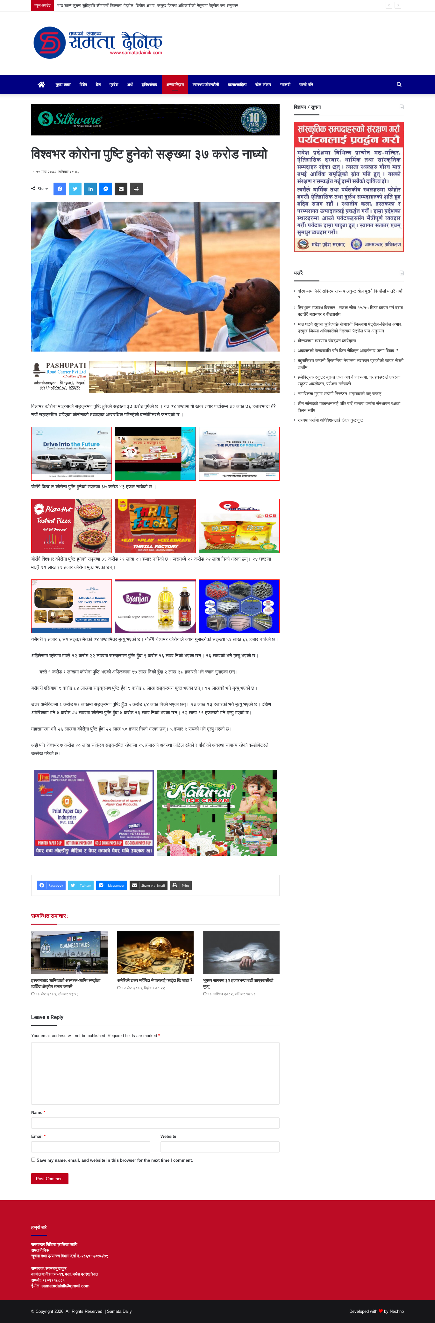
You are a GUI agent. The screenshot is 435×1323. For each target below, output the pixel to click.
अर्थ (130, 84)
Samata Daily (119, 1311)
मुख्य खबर (63, 84)
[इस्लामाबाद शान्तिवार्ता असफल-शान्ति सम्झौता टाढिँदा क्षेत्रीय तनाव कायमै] (69, 952)
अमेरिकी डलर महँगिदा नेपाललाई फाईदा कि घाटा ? (154, 980)
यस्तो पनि (306, 84)
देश (98, 84)
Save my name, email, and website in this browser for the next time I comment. (115, 1160)
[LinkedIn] (90, 189)
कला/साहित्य (237, 84)
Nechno (397, 1311)
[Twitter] (75, 189)
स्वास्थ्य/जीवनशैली (206, 84)
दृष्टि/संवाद (149, 84)
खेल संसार (263, 84)
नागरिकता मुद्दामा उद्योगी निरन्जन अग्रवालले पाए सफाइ (340, 393)
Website (168, 1136)
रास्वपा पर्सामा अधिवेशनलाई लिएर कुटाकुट (330, 420)
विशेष (83, 84)
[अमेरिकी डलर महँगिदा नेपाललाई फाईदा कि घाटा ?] (155, 952)
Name (38, 1112)
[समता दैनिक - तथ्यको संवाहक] (98, 43)
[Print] (136, 189)
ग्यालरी (285, 84)
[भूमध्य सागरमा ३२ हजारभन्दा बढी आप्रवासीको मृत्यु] (241, 952)
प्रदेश (114, 84)
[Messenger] (105, 189)
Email (38, 1136)
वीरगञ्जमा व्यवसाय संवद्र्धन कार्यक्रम (84, 5)
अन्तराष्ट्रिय (175, 84)
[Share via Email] (121, 189)
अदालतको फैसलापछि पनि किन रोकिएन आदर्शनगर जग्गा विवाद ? (348, 350)
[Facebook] (59, 189)
